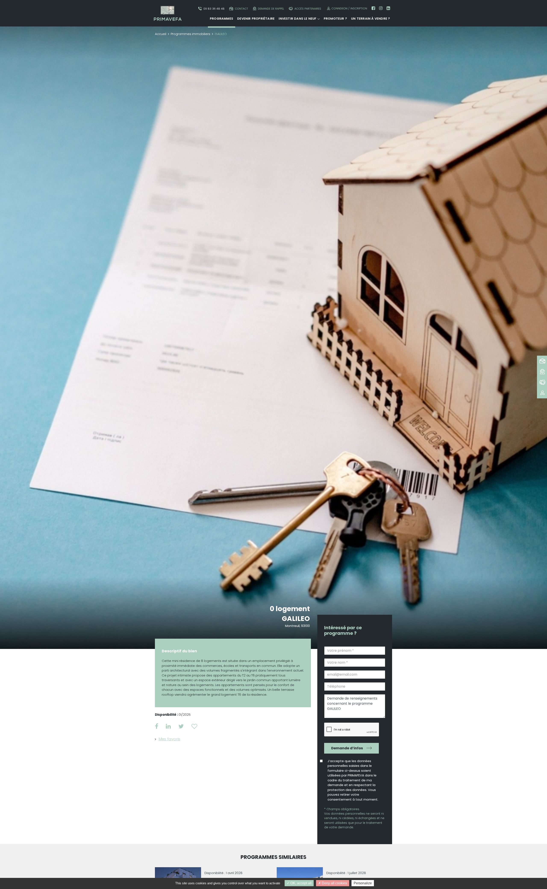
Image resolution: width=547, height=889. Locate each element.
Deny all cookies (334, 883)
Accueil (160, 34)
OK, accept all (301, 883)
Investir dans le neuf (297, 18)
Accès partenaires (307, 8)
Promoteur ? (335, 18)
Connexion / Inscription (349, 8)
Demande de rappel (271, 8)
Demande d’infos (347, 748)
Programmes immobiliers (190, 34)
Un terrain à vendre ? (370, 18)
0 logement (290, 608)
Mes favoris (169, 739)
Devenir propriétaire (256, 18)
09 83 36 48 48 (214, 8)
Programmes (221, 18)
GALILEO (296, 618)
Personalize (363, 883)
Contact (241, 8)
